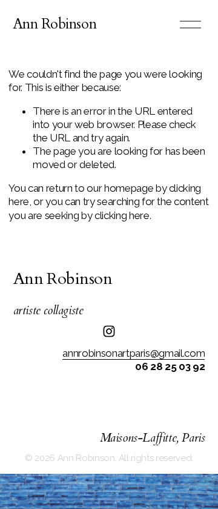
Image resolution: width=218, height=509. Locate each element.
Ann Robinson (54, 24)
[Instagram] (109, 331)
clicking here (122, 215)
